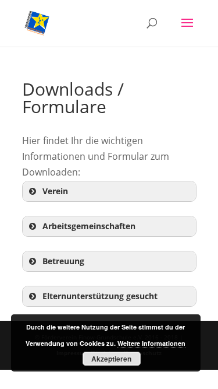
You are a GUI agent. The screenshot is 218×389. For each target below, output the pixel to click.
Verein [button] (55, 191)
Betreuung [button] (63, 261)
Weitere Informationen (151, 343)
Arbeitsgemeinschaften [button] (88, 226)
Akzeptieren (111, 358)
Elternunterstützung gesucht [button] (100, 296)
